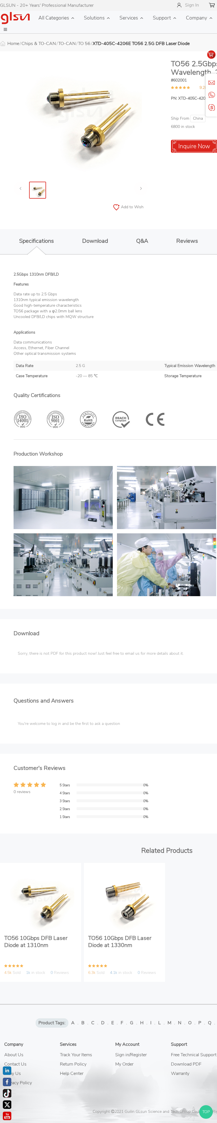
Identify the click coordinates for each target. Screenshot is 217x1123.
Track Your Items (76, 1055)
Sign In (192, 5)
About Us (13, 1055)
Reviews (187, 241)
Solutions (94, 17)
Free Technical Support (193, 1055)
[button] (5, 30)
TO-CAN (67, 43)
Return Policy (73, 1064)
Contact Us (15, 1064)
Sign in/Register (131, 1055)
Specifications (36, 241)
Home (13, 43)
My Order (124, 1064)
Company (196, 17)
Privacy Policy (18, 1083)
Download (95, 241)
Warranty (180, 1073)
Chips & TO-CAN (38, 43)
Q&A (142, 241)
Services (129, 17)
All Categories (53, 17)
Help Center (71, 1073)
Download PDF (186, 1064)
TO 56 (84, 43)
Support (162, 17)
